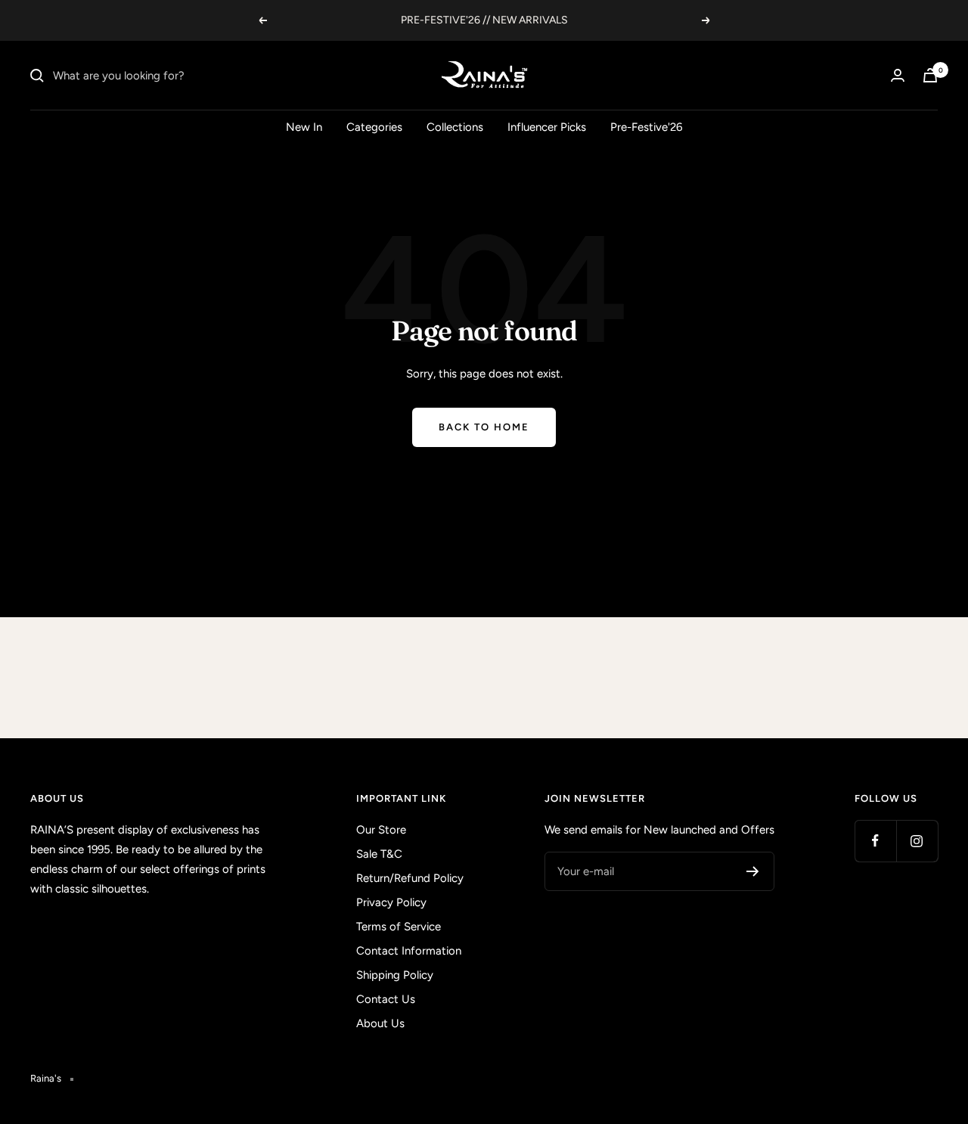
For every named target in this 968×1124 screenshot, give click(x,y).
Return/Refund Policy (410, 878)
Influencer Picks (546, 127)
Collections (455, 127)
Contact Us (385, 999)
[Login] (897, 75)
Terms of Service (398, 926)
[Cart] (930, 75)
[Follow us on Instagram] (917, 841)
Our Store (381, 830)
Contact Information (408, 951)
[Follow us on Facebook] (875, 841)
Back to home (484, 427)
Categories (374, 127)
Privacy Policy (391, 902)
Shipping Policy (394, 975)
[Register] (752, 871)
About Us (380, 1023)
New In (304, 127)
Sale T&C (379, 854)
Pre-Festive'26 (646, 127)
